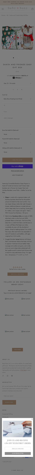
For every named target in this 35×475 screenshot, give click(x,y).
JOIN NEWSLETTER (17, 453)
